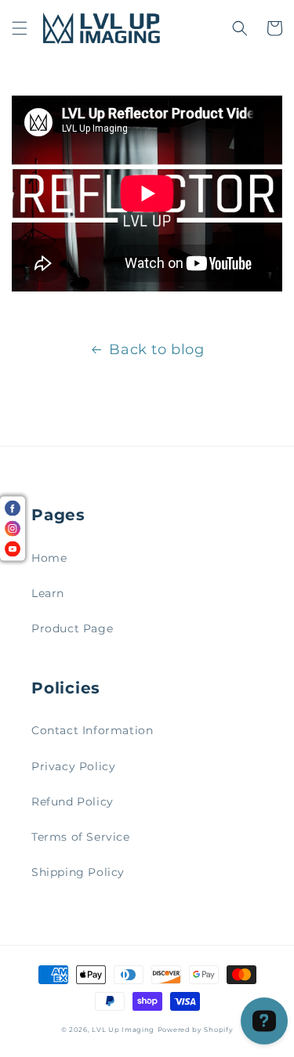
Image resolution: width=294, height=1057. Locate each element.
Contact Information (92, 730)
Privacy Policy (73, 766)
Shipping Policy (78, 872)
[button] (19, 28)
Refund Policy (72, 802)
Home (49, 558)
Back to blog (156, 349)
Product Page (72, 628)
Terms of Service (80, 837)
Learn (47, 593)
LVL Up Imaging (123, 1029)
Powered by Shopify (196, 1029)
